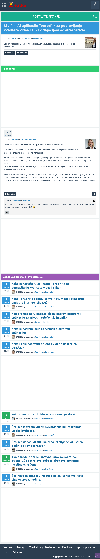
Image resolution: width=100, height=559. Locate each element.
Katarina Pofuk (38, 39)
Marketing (36, 547)
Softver (37, 322)
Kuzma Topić (49, 418)
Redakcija (48, 450)
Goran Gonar (26, 201)
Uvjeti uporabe (85, 547)
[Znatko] (17, 4)
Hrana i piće (39, 484)
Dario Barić (46, 322)
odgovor (15, 139)
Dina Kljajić (49, 469)
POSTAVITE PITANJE (46, 16)
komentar (16, 201)
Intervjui (20, 547)
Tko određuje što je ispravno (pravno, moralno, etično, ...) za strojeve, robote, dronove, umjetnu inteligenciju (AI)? (45, 460)
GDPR (6, 552)
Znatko (7, 547)
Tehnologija (27, 39)
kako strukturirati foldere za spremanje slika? (43, 414)
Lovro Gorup (49, 352)
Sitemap (18, 552)
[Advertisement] (50, 100)
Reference (52, 547)
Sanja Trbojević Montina (28, 139)
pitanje (14, 39)
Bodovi (67, 547)
